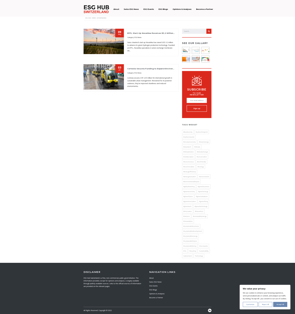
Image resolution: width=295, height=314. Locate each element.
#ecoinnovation (188, 167)
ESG (184, 251)
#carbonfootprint (202, 132)
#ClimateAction (188, 152)
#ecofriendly (201, 162)
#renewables (188, 221)
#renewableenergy (199, 216)
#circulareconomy (189, 142)
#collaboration (188, 157)
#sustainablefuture (190, 241)
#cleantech (187, 147)
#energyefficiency (189, 172)
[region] (265, 297)
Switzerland (187, 256)
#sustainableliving (189, 246)
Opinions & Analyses (182, 9)
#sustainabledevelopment (192, 231)
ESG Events (148, 9)
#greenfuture (188, 196)
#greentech (187, 206)
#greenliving (203, 201)
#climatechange (202, 152)
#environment (204, 177)
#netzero (186, 216)
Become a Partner (204, 9)
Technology (199, 256)
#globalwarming (189, 186)
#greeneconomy (189, 191)
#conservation (202, 157)
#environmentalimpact (191, 182)
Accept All (280, 304)
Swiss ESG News (131, 9)
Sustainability (204, 251)
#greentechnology (201, 206)
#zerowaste (203, 246)
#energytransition (189, 177)
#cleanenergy (204, 142)
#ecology (201, 167)
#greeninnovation (189, 201)
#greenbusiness (203, 186)
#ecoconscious (188, 162)
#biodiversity (187, 132)
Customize (250, 304)
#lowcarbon (199, 211)
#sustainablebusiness (191, 226)
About (116, 9)
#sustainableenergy (190, 236)
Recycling (192, 251)
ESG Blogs (163, 9)
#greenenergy (203, 191)
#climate (197, 147)
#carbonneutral (188, 137)
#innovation (187, 211)
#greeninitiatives (202, 196)
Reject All (265, 304)
